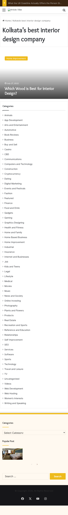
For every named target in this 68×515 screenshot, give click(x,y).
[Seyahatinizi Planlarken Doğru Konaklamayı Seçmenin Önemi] (12, 454)
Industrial (9, 247)
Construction (11, 169)
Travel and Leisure (13, 369)
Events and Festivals (14, 188)
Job (6, 261)
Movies (8, 286)
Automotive (10, 130)
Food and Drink (12, 208)
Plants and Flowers (14, 310)
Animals (8, 115)
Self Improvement (13, 340)
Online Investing (12, 300)
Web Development (13, 388)
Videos (7, 383)
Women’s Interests (13, 398)
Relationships (11, 335)
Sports (7, 359)
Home (7, 20)
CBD (6, 154)
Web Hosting (10, 393)
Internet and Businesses (16, 257)
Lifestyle (8, 276)
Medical (8, 281)
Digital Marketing (13, 183)
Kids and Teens (12, 266)
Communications (13, 159)
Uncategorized (11, 379)
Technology (10, 364)
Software (9, 354)
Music (7, 291)
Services (8, 349)
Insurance (9, 252)
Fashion (8, 193)
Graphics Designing (14, 222)
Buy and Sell (10, 144)
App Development (13, 120)
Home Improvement (14, 242)
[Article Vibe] (15, 10)
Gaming (8, 217)
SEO (6, 344)
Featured (8, 198)
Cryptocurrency (12, 174)
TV (5, 374)
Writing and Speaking (15, 403)
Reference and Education (17, 330)
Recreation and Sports (15, 325)
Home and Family (13, 232)
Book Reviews (11, 135)
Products (9, 315)
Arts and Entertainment (16, 125)
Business (8, 139)
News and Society (13, 296)
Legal (7, 271)
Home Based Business (15, 237)
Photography (11, 305)
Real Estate (10, 320)
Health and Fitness (13, 227)
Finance (8, 203)
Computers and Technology (18, 164)
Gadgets (8, 213)
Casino (7, 149)
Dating (7, 178)
